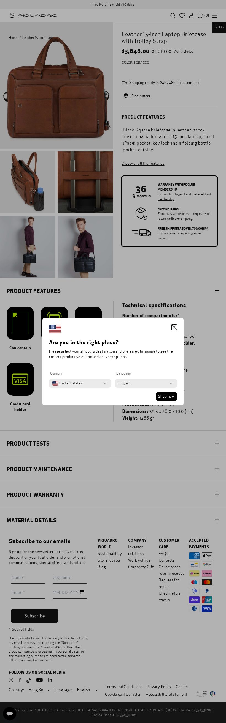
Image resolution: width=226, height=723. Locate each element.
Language (123, 373)
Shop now (166, 396)
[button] (174, 327)
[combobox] (67, 383)
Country (56, 373)
